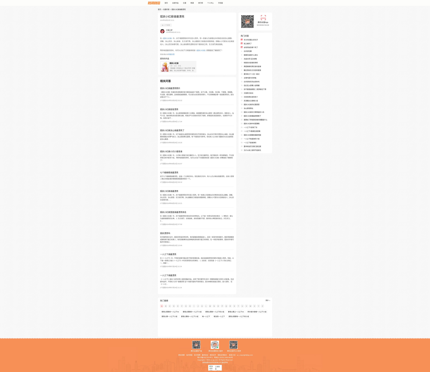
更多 (267, 300)
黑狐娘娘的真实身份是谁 (252, 66)
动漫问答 (166, 9)
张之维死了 (248, 43)
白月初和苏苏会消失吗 (251, 82)
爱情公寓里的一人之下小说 (192, 312)
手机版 (220, 3)
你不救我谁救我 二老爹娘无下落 (255, 89)
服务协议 (205, 355)
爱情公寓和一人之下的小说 (214, 312)
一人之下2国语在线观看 (252, 131)
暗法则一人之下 (219, 316)
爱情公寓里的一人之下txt (170, 312)
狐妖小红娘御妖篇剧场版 (252, 135)
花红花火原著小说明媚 (251, 85)
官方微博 (197, 355)
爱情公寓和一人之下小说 (189, 316)
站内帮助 (189, 355)
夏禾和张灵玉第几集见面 (252, 146)
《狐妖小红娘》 (167, 38)
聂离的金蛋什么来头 (251, 55)
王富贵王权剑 (248, 93)
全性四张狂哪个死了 (251, 47)
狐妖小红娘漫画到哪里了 (252, 116)
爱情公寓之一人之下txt (236, 312)
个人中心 (210, 3)
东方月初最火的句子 (251, 40)
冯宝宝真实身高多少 (251, 97)
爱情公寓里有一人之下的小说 (239, 316)
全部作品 (175, 3)
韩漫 (192, 3)
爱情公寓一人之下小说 (169, 316)
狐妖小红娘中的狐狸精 (251, 123)
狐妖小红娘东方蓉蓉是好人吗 (254, 112)
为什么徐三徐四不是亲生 (252, 150)
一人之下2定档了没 (250, 127)
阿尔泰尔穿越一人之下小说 (257, 312)
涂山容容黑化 (248, 108)
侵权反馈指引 (222, 355)
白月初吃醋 (248, 51)
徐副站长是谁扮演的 (251, 63)
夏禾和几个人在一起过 (251, 74)
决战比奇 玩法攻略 (250, 59)
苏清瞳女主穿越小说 (251, 101)
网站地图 (181, 355)
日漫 (184, 3)
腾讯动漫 (154, 3)
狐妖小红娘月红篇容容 (251, 104)
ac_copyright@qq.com (245, 355)
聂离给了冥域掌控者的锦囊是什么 (255, 120)
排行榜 (200, 3)
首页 (166, 3)
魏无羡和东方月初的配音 (252, 70)
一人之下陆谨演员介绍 (251, 139)
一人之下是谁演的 (250, 142)
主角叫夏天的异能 (250, 78)
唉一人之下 (206, 316)
